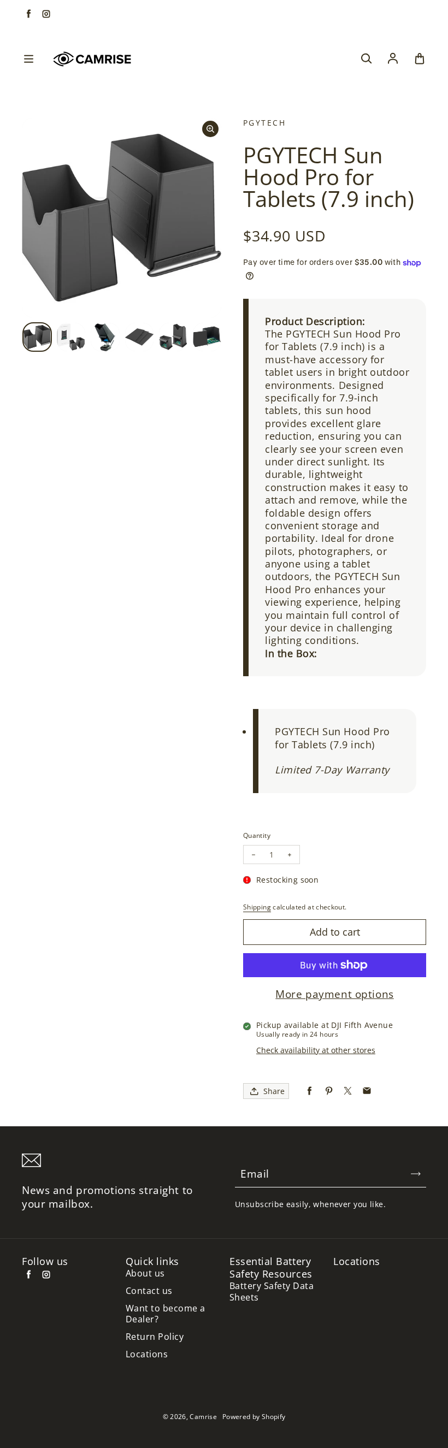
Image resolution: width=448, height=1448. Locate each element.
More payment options (334, 994)
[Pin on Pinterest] (328, 1091)
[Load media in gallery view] (37, 337)
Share (274, 1091)
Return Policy (155, 1337)
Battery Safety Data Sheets (271, 1291)
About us (145, 1273)
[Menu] (28, 59)
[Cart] (419, 59)
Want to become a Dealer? (165, 1314)
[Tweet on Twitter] (348, 1091)
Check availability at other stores (315, 1050)
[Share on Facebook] (309, 1091)
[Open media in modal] (210, 129)
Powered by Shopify (253, 1416)
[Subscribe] (416, 1173)
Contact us (149, 1291)
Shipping (257, 907)
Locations (147, 1354)
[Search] (366, 59)
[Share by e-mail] (367, 1091)
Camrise (203, 1416)
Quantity (256, 835)
